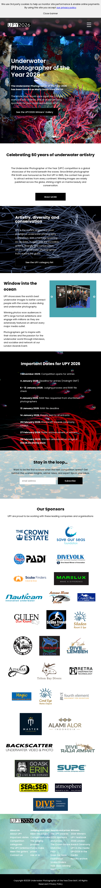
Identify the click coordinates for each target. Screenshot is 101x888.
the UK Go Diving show (33, 442)
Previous (51, 297)
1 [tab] (56, 307)
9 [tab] (86, 307)
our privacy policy (66, 7)
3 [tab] (63, 307)
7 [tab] (78, 307)
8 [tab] (82, 307)
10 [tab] (89, 307)
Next (94, 297)
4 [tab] (67, 307)
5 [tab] (71, 307)
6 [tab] (75, 307)
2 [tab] (60, 307)
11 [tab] (73, 310)
